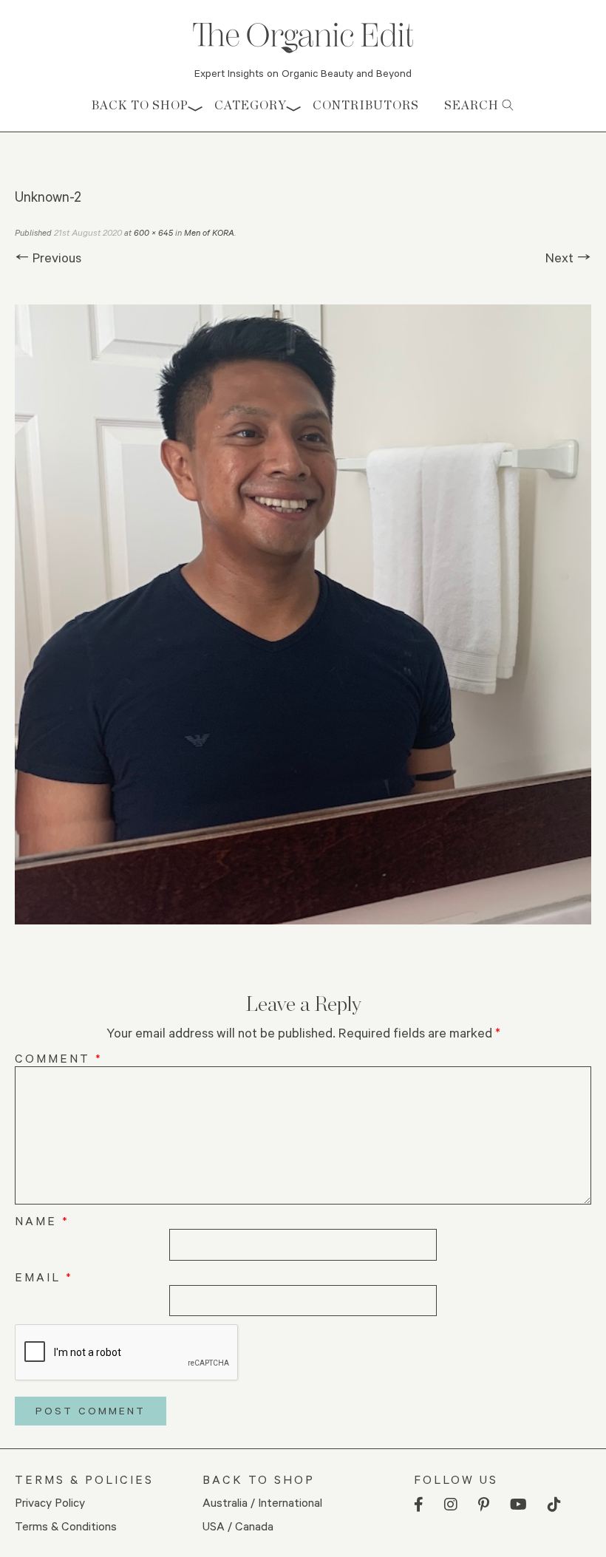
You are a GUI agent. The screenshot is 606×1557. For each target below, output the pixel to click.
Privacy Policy (50, 1502)
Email (44, 1276)
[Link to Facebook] (418, 1505)
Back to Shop (140, 105)
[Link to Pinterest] (483, 1505)
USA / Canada (237, 1525)
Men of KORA (209, 232)
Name (42, 1220)
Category (250, 105)
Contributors (366, 105)
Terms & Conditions (66, 1525)
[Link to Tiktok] (554, 1505)
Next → (568, 257)
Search (473, 105)
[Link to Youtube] (518, 1505)
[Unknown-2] (303, 614)
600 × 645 (153, 232)
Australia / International (262, 1502)
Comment (59, 1058)
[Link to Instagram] (450, 1505)
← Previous (48, 257)
